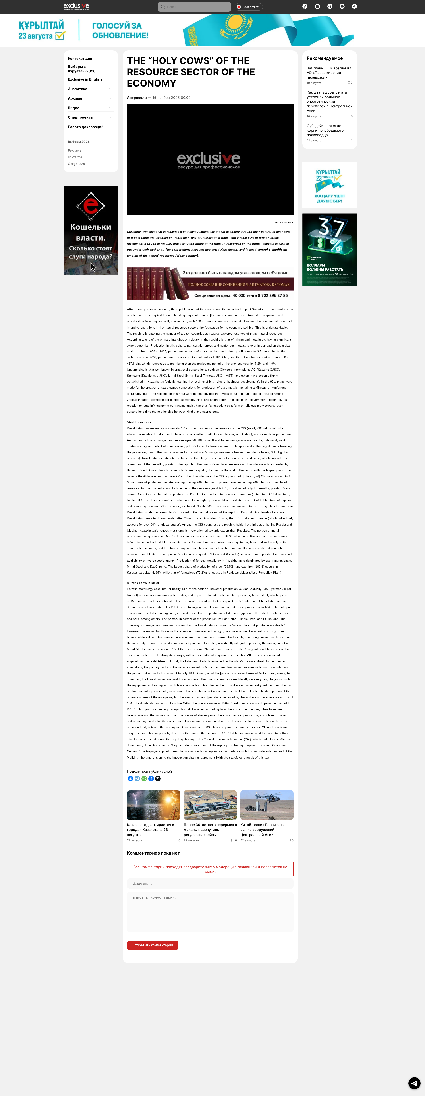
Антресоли (137, 97)
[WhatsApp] (144, 778)
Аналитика (77, 89)
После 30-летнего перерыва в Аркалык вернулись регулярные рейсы (210, 829)
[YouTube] (342, 8)
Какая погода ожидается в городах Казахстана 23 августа (150, 829)
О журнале (76, 164)
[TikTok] (354, 7)
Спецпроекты (80, 117)
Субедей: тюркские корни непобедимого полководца (325, 130)
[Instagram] (317, 8)
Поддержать (251, 7)
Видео (73, 108)
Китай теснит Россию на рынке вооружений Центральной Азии (262, 829)
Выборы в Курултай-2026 (82, 68)
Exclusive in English (85, 79)
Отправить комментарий (153, 945)
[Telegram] (329, 7)
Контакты (75, 157)
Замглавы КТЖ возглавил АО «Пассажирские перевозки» (329, 73)
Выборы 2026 (79, 141)
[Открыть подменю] (110, 88)
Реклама (74, 150)
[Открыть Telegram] (414, 1083)
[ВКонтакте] (130, 778)
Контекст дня (80, 58)
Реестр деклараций (86, 127)
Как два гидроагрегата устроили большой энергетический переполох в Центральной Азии (330, 101)
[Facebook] (304, 8)
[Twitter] (158, 778)
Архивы (75, 98)
